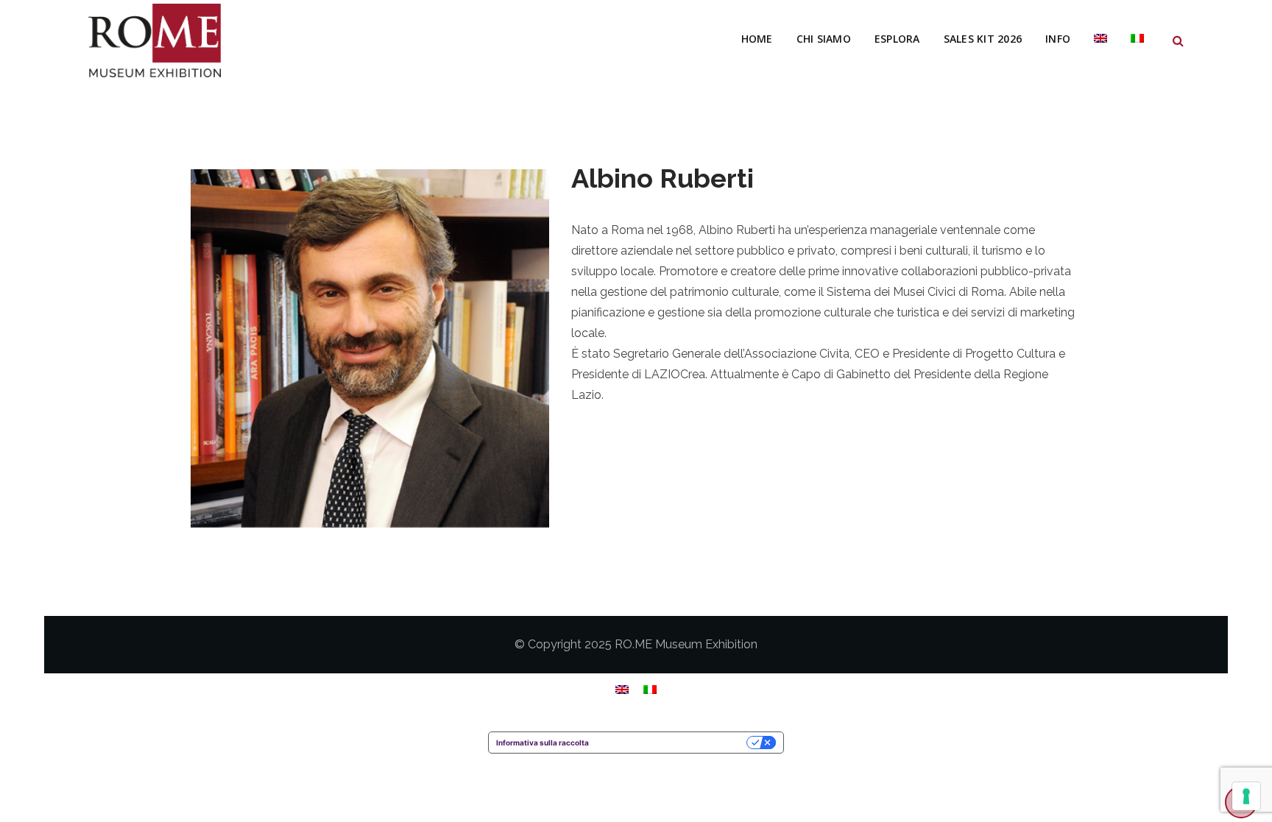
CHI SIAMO (823, 39)
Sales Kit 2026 (983, 39)
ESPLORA (897, 39)
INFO (1057, 39)
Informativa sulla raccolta (542, 742)
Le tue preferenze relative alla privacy (672, 742)
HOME (757, 39)
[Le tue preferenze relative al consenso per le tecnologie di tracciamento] (1246, 796)
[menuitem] (1100, 39)
